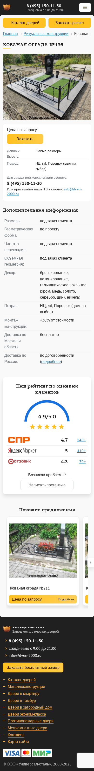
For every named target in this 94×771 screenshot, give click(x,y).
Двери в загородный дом (30, 707)
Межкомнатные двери (27, 727)
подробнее (51, 361)
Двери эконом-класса (27, 714)
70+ (82, 461)
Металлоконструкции (26, 686)
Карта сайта (18, 741)
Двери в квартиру (23, 693)
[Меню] (85, 7)
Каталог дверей (22, 679)
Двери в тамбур (22, 700)
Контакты (16, 734)
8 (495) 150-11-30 (44, 5)
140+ (81, 439)
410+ (81, 450)
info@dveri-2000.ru (25, 655)
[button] (90, 562)
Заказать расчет (69, 22)
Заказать (25, 138)
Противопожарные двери (31, 720)
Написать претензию (47, 485)
